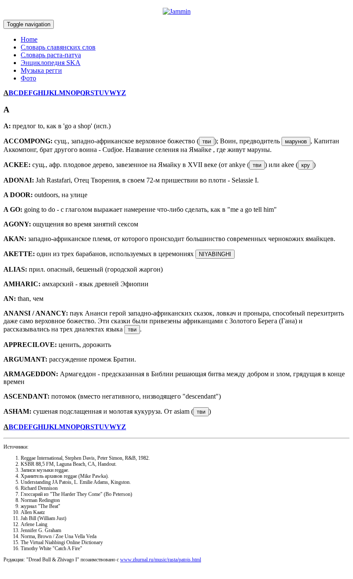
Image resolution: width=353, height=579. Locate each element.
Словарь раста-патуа (51, 55)
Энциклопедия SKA (51, 62)
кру (305, 165)
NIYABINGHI (215, 254)
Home (29, 39)
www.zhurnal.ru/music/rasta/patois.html (160, 560)
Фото (28, 78)
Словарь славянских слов (58, 47)
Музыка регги (41, 70)
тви (206, 141)
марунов (296, 141)
